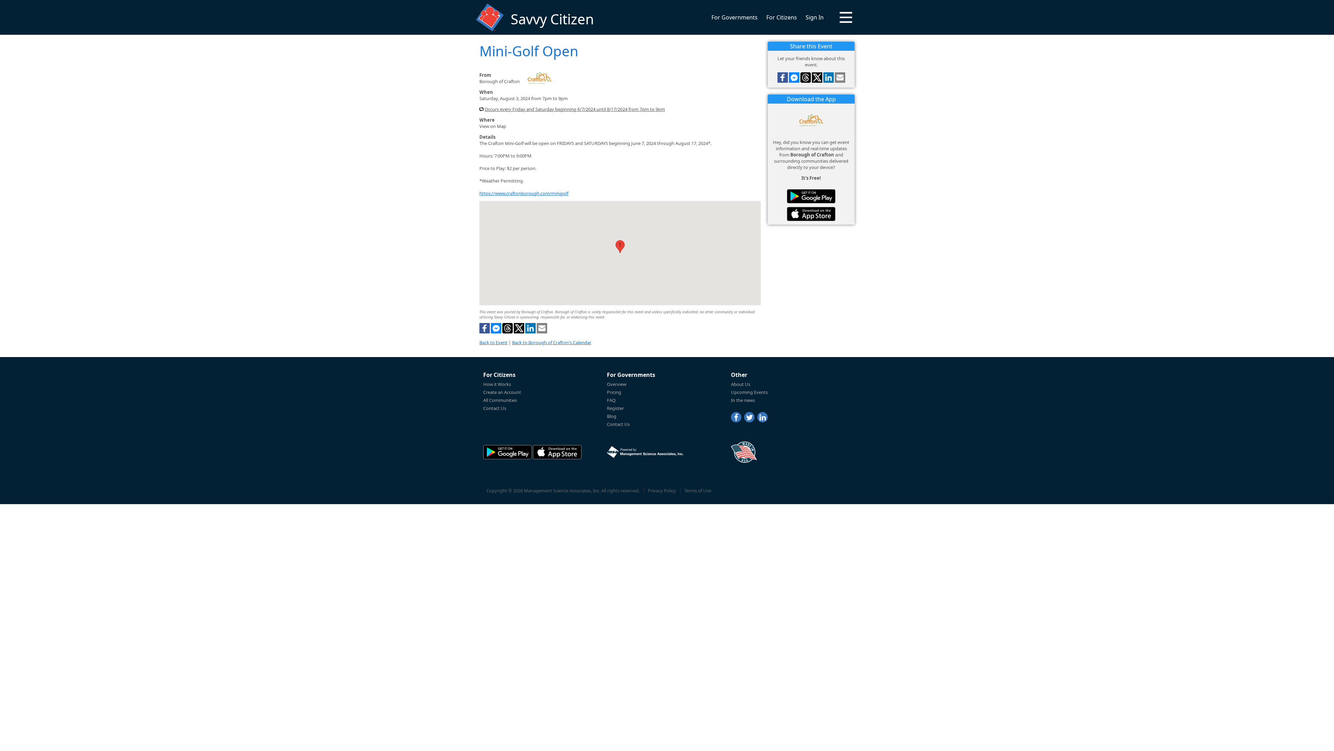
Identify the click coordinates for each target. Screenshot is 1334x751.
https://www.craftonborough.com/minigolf (523, 193)
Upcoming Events (749, 392)
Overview (616, 384)
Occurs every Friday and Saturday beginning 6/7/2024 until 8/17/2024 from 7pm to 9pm (575, 109)
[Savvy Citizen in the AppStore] (811, 214)
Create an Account (502, 392)
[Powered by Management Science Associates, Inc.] (645, 452)
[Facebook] (736, 417)
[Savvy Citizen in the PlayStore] (811, 196)
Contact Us (494, 408)
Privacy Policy (662, 490)
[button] (846, 17)
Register (615, 408)
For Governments (734, 17)
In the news (743, 400)
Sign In (815, 17)
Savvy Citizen (552, 19)
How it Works (497, 384)
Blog (611, 416)
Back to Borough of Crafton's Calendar (551, 342)
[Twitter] (749, 417)
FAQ (611, 400)
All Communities (500, 400)
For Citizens (781, 17)
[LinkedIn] (762, 417)
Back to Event (493, 342)
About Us (740, 384)
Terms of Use (697, 490)
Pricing (614, 392)
